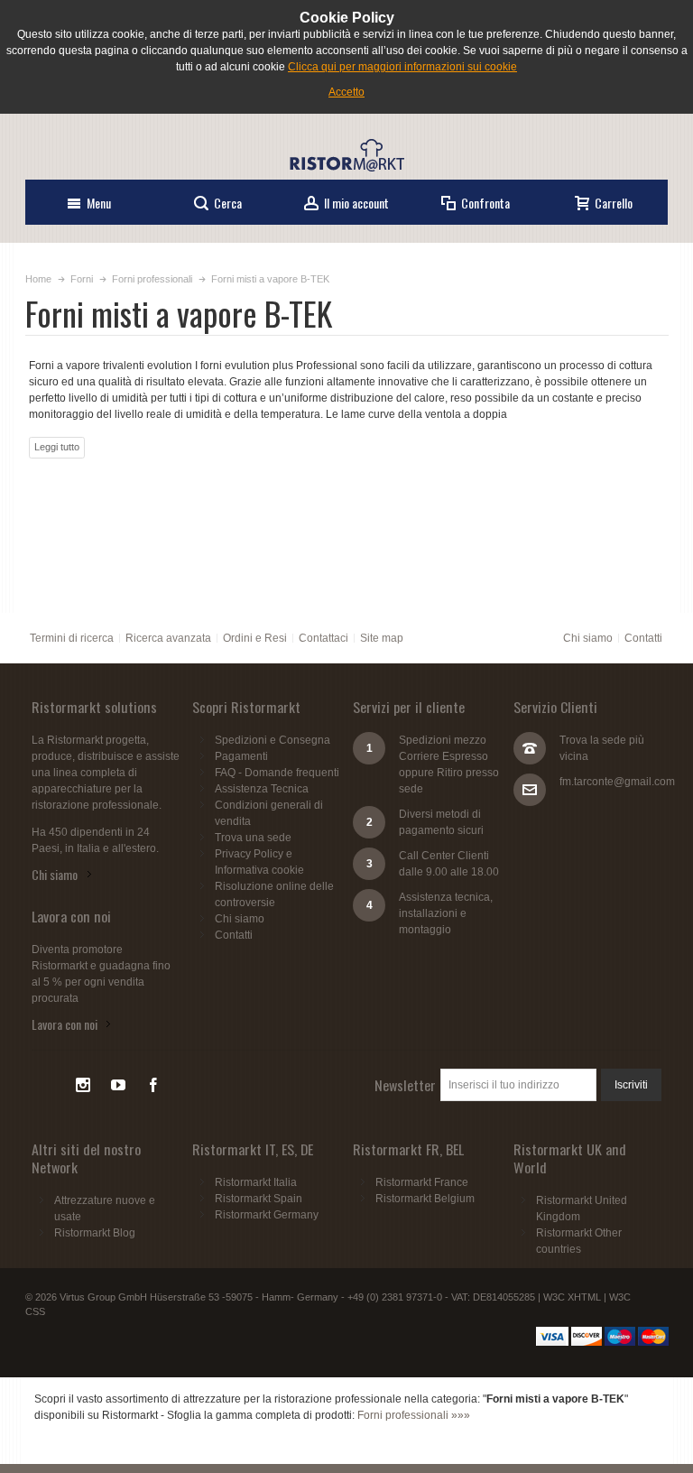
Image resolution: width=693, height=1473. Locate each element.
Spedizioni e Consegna (272, 740)
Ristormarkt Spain (258, 1198)
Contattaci (323, 638)
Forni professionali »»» (413, 1415)
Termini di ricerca (72, 638)
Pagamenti (241, 756)
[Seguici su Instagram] (84, 1085)
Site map (381, 638)
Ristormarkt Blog (94, 1233)
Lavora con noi (64, 1023)
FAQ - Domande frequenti (277, 772)
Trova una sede (253, 837)
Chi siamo (588, 638)
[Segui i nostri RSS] (49, 1085)
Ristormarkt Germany (267, 1215)
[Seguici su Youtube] (119, 1085)
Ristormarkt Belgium (425, 1198)
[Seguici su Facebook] (153, 1085)
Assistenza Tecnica (262, 789)
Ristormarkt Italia (256, 1182)
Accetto (346, 92)
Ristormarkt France (421, 1182)
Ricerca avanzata (168, 638)
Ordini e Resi (255, 638)
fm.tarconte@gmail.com (617, 781)
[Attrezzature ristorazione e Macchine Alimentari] (346, 155)
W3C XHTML (572, 1297)
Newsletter (405, 1085)
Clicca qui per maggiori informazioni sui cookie (402, 66)
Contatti (643, 638)
